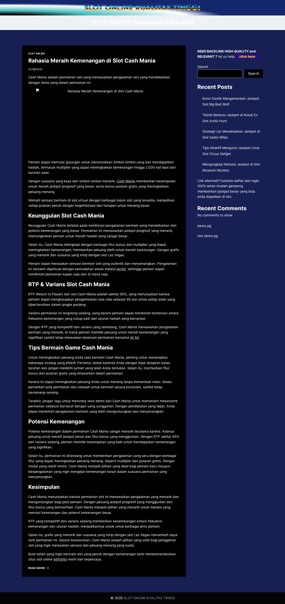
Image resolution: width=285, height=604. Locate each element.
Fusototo (226, 181)
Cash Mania (126, 181)
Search (202, 67)
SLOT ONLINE (36, 53)
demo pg (204, 226)
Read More (38, 568)
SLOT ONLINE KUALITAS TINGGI (149, 598)
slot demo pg (207, 236)
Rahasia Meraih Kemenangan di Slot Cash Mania (91, 60)
